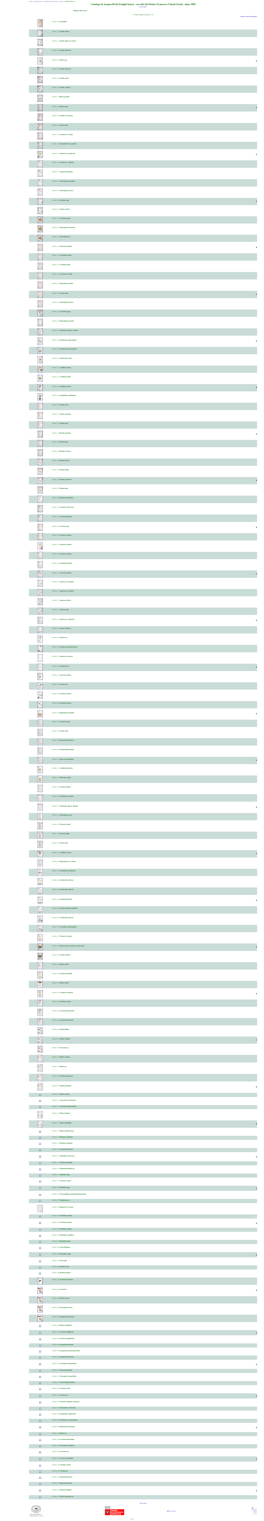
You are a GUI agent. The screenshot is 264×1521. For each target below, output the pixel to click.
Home (30, 1)
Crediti (131, 1519)
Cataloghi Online (38, 1)
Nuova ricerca (143, 7)
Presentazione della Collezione (51, 1)
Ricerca (62, 1)
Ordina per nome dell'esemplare (248, 16)
